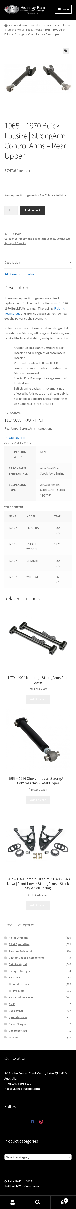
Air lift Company (18, 937)
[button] (66, 51)
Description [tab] (12, 262)
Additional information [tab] (19, 274)
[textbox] (38, 1157)
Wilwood (14, 1037)
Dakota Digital (18, 964)
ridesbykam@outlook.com (22, 1089)
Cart (58, 1199)
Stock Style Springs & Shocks (24, 29)
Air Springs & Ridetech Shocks (37, 238)
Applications (21, 984)
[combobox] (38, 1157)
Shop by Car (16, 1011)
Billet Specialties (19, 944)
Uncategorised (18, 1030)
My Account (12, 1202)
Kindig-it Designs (19, 971)
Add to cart (32, 210)
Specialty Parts (18, 1017)
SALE (12, 1004)
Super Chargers (18, 1024)
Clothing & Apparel (20, 951)
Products (37, 25)
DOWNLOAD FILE (15, 438)
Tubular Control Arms (58, 25)
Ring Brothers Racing (21, 997)
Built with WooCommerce (21, 1186)
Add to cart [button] (38, 699)
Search (38, 1202)
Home (12, 25)
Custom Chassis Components (27, 957)
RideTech (24, 25)
